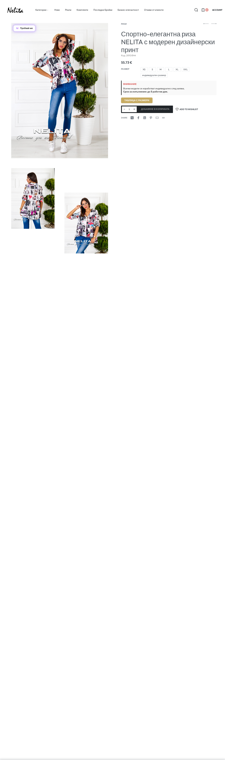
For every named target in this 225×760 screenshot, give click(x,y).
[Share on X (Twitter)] (132, 117)
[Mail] (157, 117)
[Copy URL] (163, 117)
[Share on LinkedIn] (144, 117)
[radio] (144, 69)
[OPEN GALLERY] (59, 90)
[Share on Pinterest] (150, 117)
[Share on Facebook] (138, 117)
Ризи (124, 24)
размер (125, 69)
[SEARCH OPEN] (196, 10)
